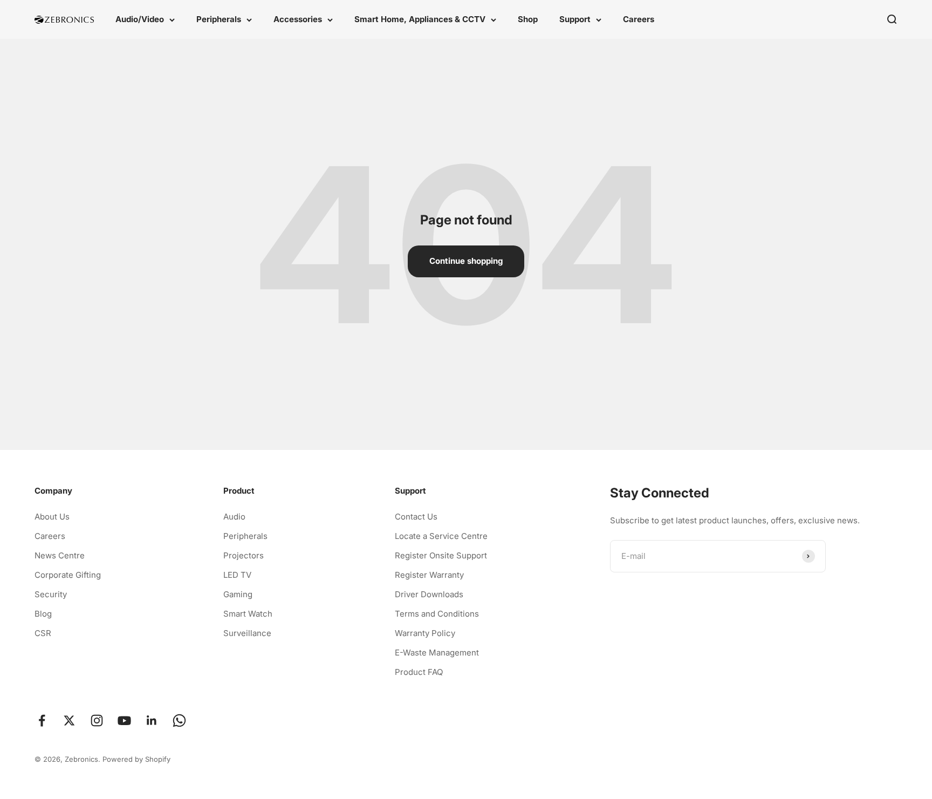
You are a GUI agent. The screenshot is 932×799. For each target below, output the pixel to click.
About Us (52, 516)
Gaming (237, 594)
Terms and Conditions (437, 614)
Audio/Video (139, 19)
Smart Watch (247, 614)
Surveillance (247, 633)
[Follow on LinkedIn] (152, 720)
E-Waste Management (437, 652)
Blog (43, 614)
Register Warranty (429, 575)
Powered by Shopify (136, 759)
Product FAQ (419, 672)
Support (575, 19)
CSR (43, 633)
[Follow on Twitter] (69, 720)
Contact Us (416, 516)
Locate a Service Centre (441, 536)
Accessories (297, 19)
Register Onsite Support (441, 555)
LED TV (237, 575)
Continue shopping (466, 261)
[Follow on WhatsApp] (179, 720)
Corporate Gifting (68, 575)
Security (51, 594)
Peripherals (218, 19)
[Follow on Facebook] (42, 720)
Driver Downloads (429, 594)
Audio (234, 516)
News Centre (60, 555)
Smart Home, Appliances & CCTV (419, 19)
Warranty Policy (425, 633)
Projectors (243, 555)
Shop (528, 19)
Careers (638, 19)
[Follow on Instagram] (97, 720)
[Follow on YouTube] (124, 720)
